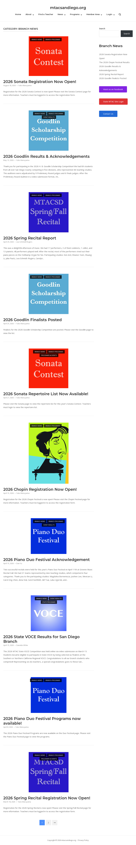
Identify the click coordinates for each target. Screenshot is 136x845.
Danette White (22, 645)
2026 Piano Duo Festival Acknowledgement (46, 559)
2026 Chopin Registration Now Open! (40, 489)
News (60, 14)
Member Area (93, 14)
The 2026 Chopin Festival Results (114, 62)
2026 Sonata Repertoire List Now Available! (45, 394)
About (28, 14)
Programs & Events (49, 355)
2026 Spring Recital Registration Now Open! (46, 798)
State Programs (48, 602)
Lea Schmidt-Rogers (24, 242)
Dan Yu (19, 563)
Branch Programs (53, 39)
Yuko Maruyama (24, 85)
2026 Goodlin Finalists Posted (32, 319)
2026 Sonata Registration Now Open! (39, 81)
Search (102, 28)
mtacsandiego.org (68, 7)
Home (18, 14)
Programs (75, 14)
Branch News (37, 39)
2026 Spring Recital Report (29, 238)
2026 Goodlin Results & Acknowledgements (46, 156)
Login (109, 14)
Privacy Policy (83, 840)
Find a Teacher (45, 14)
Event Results (48, 117)
